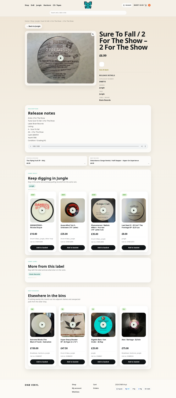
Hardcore (47, 5)
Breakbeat (33, 353)
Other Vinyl (49, 239)
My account (76, 388)
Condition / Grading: (36, 140)
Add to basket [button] (42, 247)
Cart (95, 384)
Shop (27, 5)
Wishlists (75, 392)
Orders (96, 388)
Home (27, 21)
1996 (34, 138)
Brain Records (105, 100)
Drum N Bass (34, 239)
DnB (32, 5)
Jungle (38, 5)
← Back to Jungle (33, 26)
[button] (93, 34)
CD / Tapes (57, 5)
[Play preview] (61, 58)
